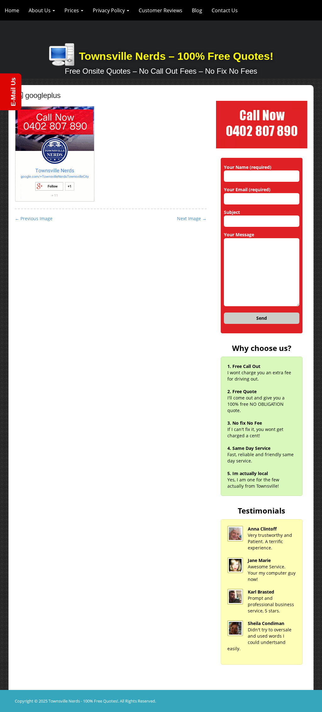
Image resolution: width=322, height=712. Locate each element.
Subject (232, 212)
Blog (197, 10)
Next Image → (192, 218)
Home (12, 10)
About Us (40, 10)
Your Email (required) (247, 189)
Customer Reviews (160, 10)
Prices (72, 10)
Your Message (239, 235)
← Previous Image (34, 218)
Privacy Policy (109, 10)
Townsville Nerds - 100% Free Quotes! (83, 701)
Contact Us (225, 10)
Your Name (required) (247, 167)
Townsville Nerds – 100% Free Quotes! (176, 56)
